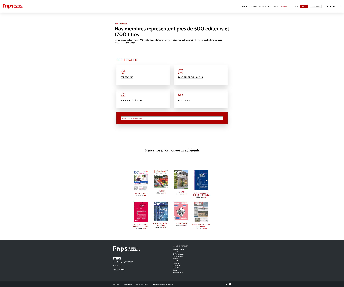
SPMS (164, 193)
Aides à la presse (178, 249)
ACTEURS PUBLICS (181, 223)
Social (175, 270)
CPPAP (175, 252)
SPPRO (185, 194)
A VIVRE (181, 192)
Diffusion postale (178, 254)
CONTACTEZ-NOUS (119, 270)
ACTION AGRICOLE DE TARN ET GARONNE (201, 225)
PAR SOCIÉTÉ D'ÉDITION (131, 100)
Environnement (178, 256)
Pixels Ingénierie (144, 284)
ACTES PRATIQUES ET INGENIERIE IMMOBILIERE (201, 194)
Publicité (176, 268)
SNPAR (205, 228)
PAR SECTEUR (127, 77)
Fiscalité (175, 261)
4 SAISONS (161, 191)
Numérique (176, 265)
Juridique (176, 263)
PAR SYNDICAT (184, 100)
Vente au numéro (178, 272)
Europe (175, 259)
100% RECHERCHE (141, 193)
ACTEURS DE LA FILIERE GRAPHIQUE (161, 224)
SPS (144, 195)
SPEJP (205, 197)
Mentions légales (128, 284)
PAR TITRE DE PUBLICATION (190, 77)
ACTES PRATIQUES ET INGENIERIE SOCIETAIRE (141, 225)
